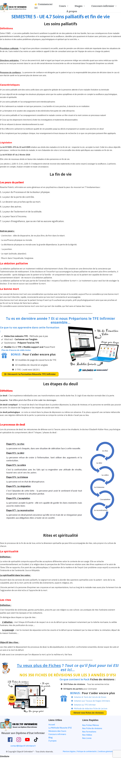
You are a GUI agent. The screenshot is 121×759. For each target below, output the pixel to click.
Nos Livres (86, 738)
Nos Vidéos (87, 735)
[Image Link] (13, 7)
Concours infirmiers (57, 734)
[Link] (10, 739)
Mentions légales (69, 751)
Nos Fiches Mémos (90, 725)
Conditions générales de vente (109, 751)
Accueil (51, 724)
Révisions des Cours (57, 731)
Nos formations (89, 731)
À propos (52, 740)
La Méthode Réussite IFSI (60, 727)
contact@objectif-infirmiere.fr (23, 746)
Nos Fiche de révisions (92, 728)
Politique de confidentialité (87, 751)
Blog (50, 737)
